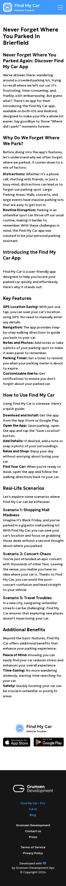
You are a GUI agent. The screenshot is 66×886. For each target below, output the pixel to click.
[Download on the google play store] (48, 742)
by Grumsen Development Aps (33, 868)
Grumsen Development (33, 825)
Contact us (33, 831)
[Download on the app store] (16, 742)
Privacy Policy (33, 853)
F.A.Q (33, 809)
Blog (33, 815)
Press (33, 837)
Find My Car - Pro (33, 803)
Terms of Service (33, 847)
